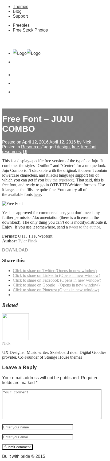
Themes (20, 6)
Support (20, 16)
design (63, 147)
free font (88, 147)
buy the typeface (59, 180)
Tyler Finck (27, 241)
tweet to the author (84, 227)
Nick (86, 142)
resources (11, 151)
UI (25, 151)
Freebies (21, 25)
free (75, 147)
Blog (17, 11)
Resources (31, 147)
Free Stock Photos (30, 30)
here (37, 194)
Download (15, 250)
